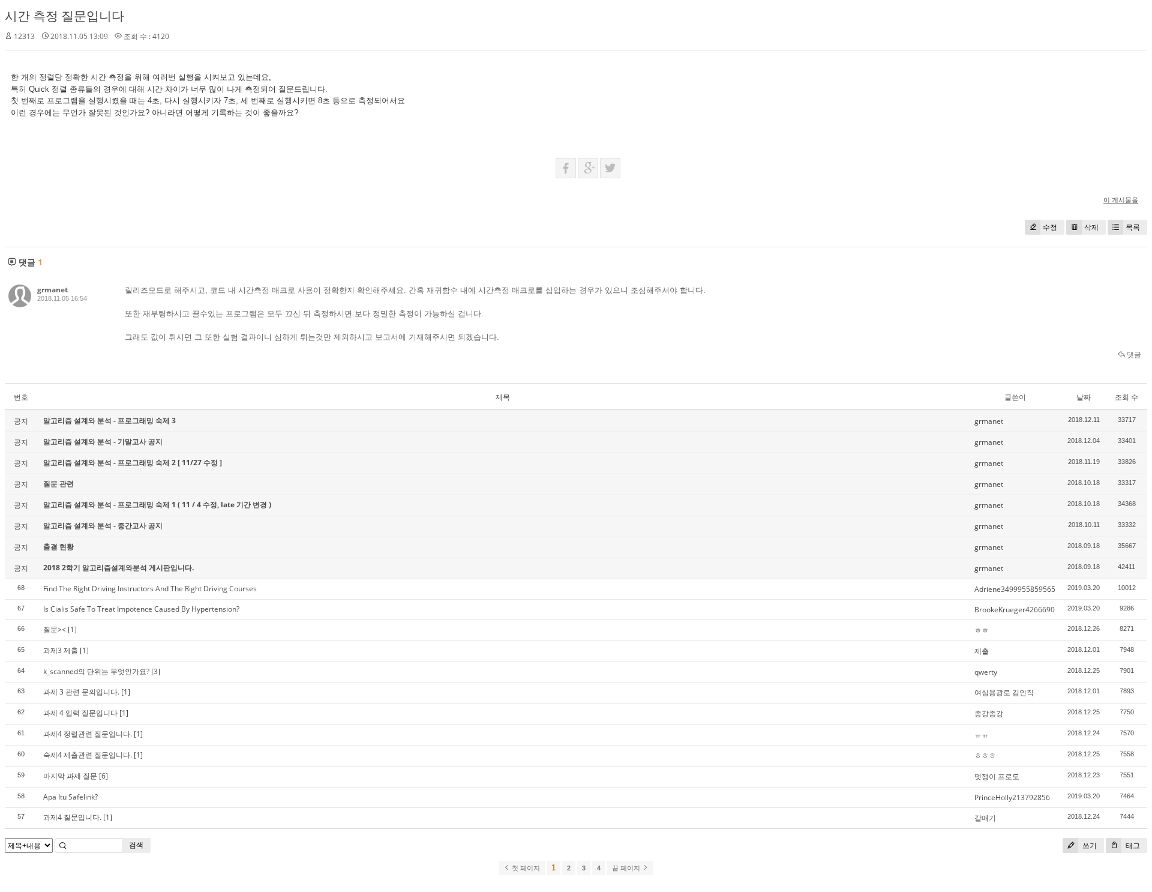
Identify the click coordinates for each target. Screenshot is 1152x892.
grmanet (52, 290)
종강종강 (988, 713)
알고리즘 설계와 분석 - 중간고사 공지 (103, 525)
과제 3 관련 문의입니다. (81, 692)
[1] (72, 629)
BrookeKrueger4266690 (1014, 609)
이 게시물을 (1120, 199)
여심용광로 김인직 (1004, 692)
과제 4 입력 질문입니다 (80, 713)
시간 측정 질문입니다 (64, 15)
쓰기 (1089, 845)
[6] (103, 776)
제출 (981, 651)
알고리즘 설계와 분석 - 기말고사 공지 (103, 441)
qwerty (985, 672)
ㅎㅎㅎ (985, 755)
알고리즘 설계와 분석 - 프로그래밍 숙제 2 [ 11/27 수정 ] (132, 462)
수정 (1050, 227)
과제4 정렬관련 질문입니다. (87, 734)
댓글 (1133, 354)
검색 (136, 845)
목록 (1133, 227)
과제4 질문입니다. (72, 817)
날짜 (1083, 397)
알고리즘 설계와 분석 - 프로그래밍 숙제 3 (109, 420)
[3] (155, 671)
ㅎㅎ (981, 630)
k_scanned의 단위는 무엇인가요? (96, 671)
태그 (1132, 845)
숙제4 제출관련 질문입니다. (87, 755)
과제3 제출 (60, 650)
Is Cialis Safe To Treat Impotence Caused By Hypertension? (141, 609)
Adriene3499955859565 (1014, 589)
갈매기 (985, 818)
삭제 (1091, 227)
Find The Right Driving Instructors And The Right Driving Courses (150, 588)
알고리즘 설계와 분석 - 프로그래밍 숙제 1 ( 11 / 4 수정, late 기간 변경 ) (157, 504)
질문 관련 (58, 483)
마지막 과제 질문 (70, 776)
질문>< (54, 629)
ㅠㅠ (981, 734)
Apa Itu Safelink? (70, 797)
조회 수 (1126, 397)
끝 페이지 (627, 868)
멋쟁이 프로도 (996, 776)
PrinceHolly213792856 (1012, 797)
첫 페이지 (525, 868)
